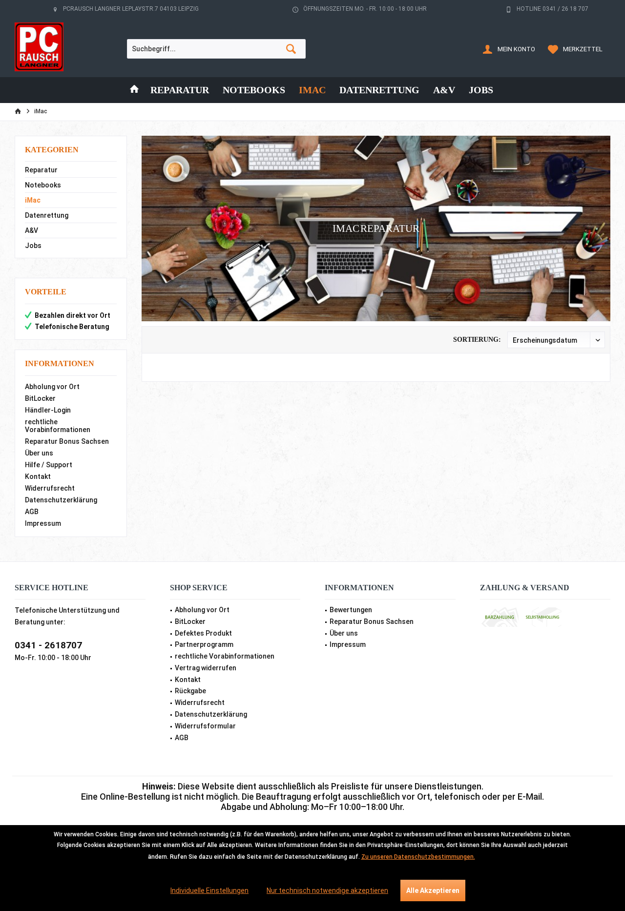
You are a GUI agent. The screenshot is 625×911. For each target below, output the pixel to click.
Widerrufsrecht (50, 488)
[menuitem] (576, 49)
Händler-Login (48, 410)
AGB (32, 512)
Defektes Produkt (203, 633)
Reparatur (41, 170)
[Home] (134, 90)
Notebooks (43, 185)
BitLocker (40, 398)
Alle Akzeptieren (432, 890)
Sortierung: (477, 339)
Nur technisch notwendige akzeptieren (327, 890)
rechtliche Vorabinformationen (57, 426)
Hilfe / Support (48, 465)
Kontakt (38, 476)
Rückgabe (190, 691)
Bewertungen (351, 610)
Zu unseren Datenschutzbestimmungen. (418, 856)
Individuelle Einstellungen (209, 890)
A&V (31, 230)
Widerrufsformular (205, 726)
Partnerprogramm (204, 644)
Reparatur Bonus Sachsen (67, 441)
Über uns (39, 453)
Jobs (33, 245)
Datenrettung (46, 215)
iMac (33, 200)
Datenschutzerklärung (61, 500)
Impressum (43, 523)
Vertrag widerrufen (205, 668)
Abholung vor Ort (52, 387)
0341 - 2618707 (48, 645)
